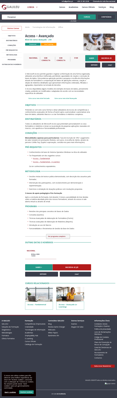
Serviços (102, 7)
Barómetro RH (53, 335)
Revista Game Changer (56, 327)
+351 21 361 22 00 (83, 1)
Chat (110, 65)
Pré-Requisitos (11, 50)
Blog (112, 7)
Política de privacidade (102, 329)
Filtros (73, 21)
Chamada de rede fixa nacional (104, 1)
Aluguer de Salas (77, 327)
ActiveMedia (61, 394)
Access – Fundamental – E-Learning (46, 162)
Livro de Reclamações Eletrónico (102, 333)
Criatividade (29, 327)
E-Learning (29, 338)
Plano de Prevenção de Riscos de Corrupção (103, 343)
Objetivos (11, 36)
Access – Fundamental (41, 158)
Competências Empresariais (35, 324)
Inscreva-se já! (106, 59)
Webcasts (51, 330)
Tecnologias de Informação (43, 27)
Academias (73, 7)
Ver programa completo (57, 236)
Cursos (62, 7)
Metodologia (11, 55)
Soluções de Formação (10, 327)
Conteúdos (106, 16)
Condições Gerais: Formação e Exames (102, 325)
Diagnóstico (6, 330)
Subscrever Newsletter (102, 366)
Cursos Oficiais (88, 7)
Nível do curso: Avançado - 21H (38, 40)
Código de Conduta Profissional (101, 338)
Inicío (27, 27)
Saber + (91, 59)
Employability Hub (31, 335)
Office (60, 27)
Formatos (5, 335)
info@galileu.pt (67, 1)
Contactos (98, 358)
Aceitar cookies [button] (26, 392)
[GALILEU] (10, 7)
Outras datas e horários (11, 64)
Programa (12, 60)
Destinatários (11, 41)
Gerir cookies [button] (10, 392)
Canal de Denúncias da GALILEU (102, 348)
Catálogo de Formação (33, 344)
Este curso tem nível (39, 98)
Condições (12, 45)
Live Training (48, 44)
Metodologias (7, 333)
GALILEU (5, 324)
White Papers (53, 333)
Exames (74, 324)
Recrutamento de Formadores (100, 353)
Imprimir (93, 65)
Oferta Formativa (8, 338)
